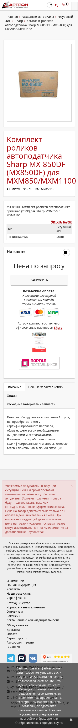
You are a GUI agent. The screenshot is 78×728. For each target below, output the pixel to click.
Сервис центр (17, 638)
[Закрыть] (71, 719)
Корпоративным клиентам (26, 607)
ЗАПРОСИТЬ (39, 280)
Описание (14, 387)
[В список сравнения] (49, 5)
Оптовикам (15, 611)
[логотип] (15, 5)
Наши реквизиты (19, 593)
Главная (12, 17)
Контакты (13, 589)
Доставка (13, 630)
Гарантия (13, 647)
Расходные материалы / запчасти (31, 404)
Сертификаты (16, 598)
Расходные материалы (37, 17)
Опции (12, 395)
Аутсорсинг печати (20, 642)
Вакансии (13, 616)
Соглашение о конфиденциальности (33, 620)
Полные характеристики (45, 387)
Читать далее (61, 222)
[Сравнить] (66, 252)
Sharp (19, 21)
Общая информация (21, 585)
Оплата (12, 634)
